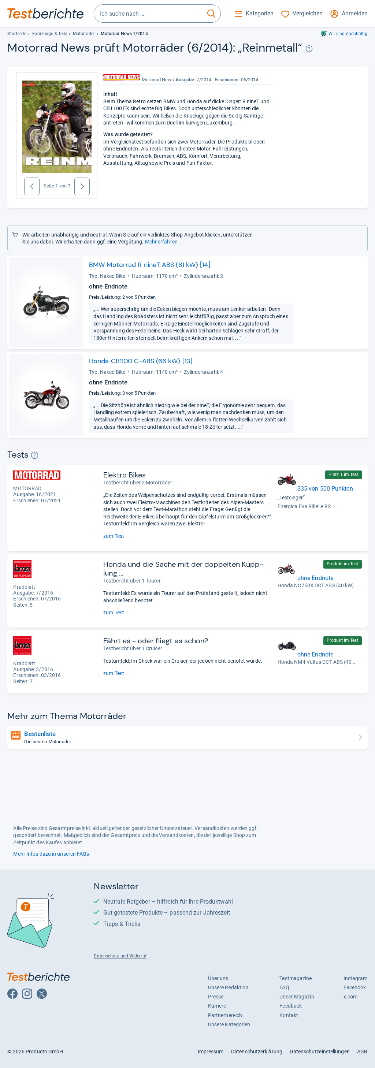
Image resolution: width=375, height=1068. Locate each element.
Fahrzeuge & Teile (49, 33)
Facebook (355, 987)
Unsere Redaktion (228, 987)
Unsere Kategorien (229, 1024)
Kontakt (288, 1015)
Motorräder (84, 33)
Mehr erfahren (161, 242)
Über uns (218, 978)
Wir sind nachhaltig (348, 33)
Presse (216, 997)
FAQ (284, 987)
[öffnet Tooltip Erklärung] (309, 49)
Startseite (16, 33)
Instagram (356, 978)
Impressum (211, 1051)
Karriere (217, 1006)
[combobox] (148, 13)
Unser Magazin (296, 997)
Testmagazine (295, 978)
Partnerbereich (225, 1015)
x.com (350, 997)
